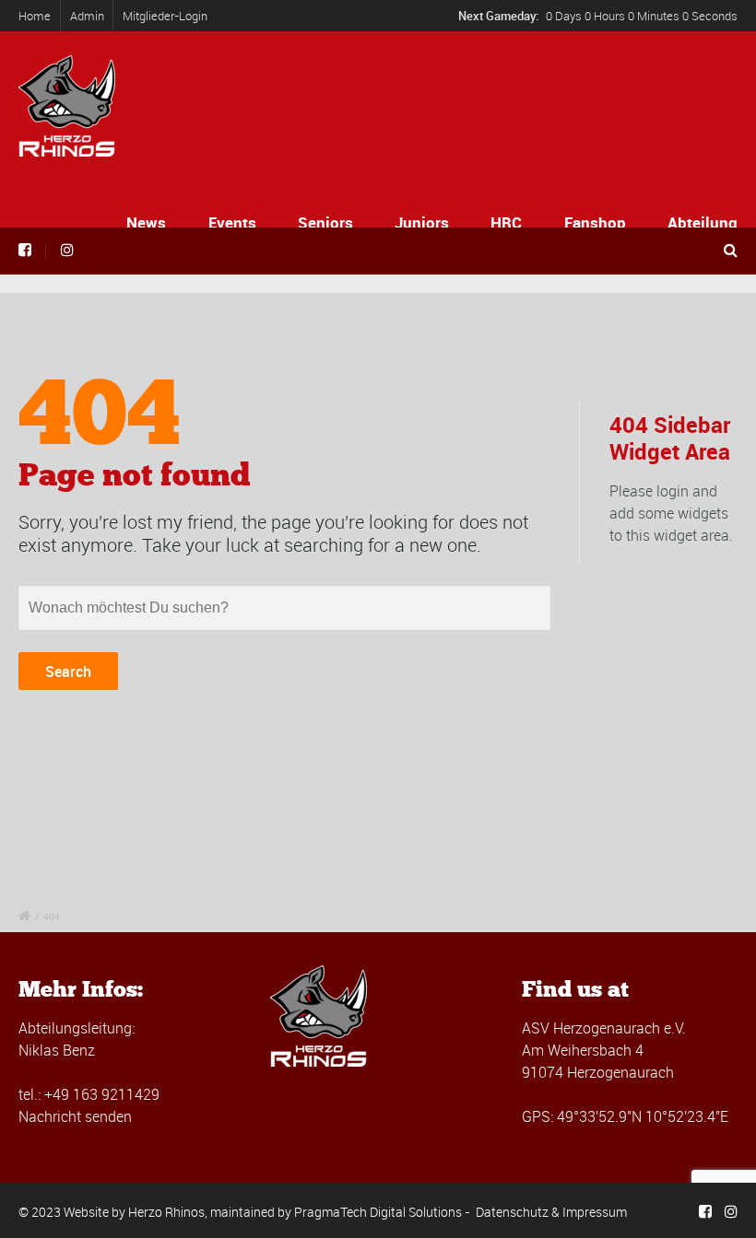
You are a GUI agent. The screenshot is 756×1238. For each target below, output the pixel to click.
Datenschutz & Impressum (551, 1211)
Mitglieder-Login (165, 15)
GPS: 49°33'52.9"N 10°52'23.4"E (625, 1116)
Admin (87, 15)
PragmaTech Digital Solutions (378, 1211)
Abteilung (702, 222)
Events (232, 222)
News (146, 222)
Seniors (325, 222)
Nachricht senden (75, 1116)
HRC (506, 222)
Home (34, 15)
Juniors (422, 222)
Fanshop (595, 222)
